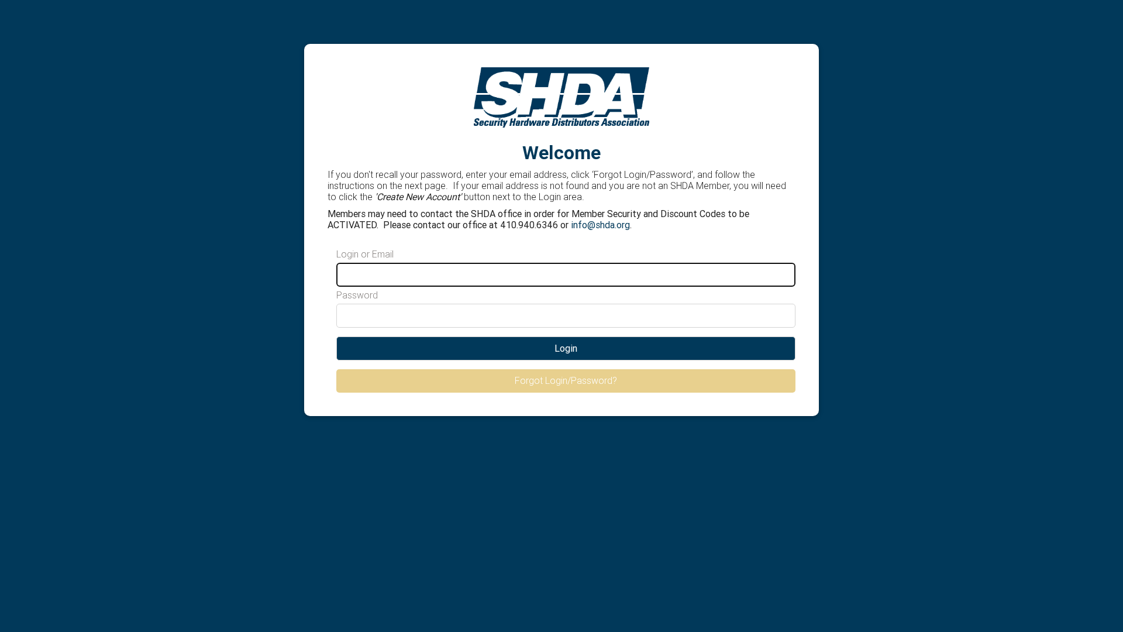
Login (565, 348)
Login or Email (365, 254)
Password (357, 295)
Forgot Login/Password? (566, 380)
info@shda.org (600, 225)
